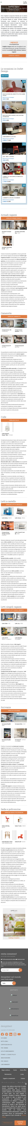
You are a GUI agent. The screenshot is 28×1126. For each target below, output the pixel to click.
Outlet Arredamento (7, 1051)
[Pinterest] (6, 1034)
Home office (23, 1070)
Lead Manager (5, 1064)
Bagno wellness (6, 1070)
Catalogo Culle (14, 420)
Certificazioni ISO (6, 1044)
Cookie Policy (11, 1054)
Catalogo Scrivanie (14, 710)
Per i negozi (4, 1061)
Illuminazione (7, 1074)
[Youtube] (19, 1034)
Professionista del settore (9, 959)
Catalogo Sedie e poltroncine (14, 812)
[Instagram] (14, 1034)
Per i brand (4, 1048)
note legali (4, 1041)
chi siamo (4, 1038)
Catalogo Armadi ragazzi (14, 218)
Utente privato (21, 959)
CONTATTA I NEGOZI (14, 55)
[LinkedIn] (10, 1034)
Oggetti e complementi (9, 1078)
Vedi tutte (5, 75)
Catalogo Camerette (14, 316)
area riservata (5, 1058)
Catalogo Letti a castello (14, 504)
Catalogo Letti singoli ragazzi (14, 610)
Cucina (15, 1070)
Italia (4, 983)
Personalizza (8, 1123)
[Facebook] (2, 1034)
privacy (3, 1054)
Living (22, 1074)
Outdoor (23, 1078)
